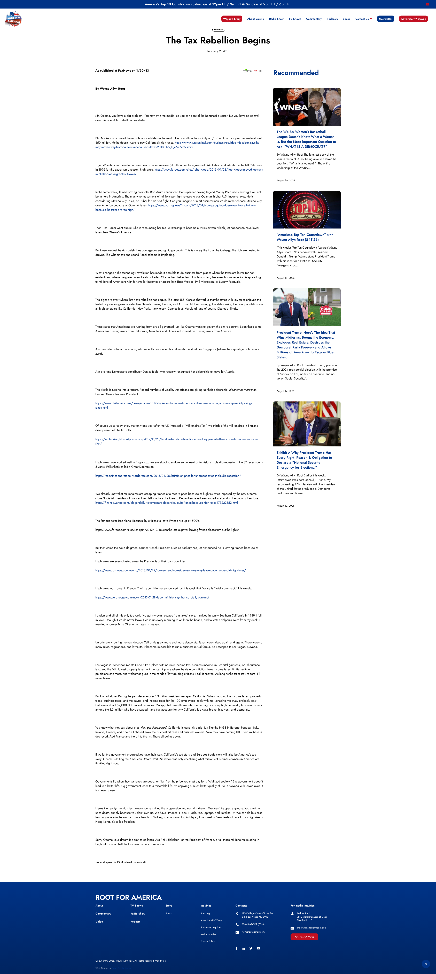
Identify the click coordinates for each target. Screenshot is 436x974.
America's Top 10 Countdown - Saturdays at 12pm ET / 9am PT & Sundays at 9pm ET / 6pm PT (218, 4)
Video (99, 922)
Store (169, 906)
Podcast (135, 922)
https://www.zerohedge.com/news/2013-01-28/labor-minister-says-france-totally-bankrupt (152, 597)
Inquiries (205, 906)
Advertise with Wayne (211, 920)
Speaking (205, 913)
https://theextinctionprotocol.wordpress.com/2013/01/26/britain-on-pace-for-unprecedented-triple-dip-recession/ (168, 476)
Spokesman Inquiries (210, 927)
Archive (218, 29)
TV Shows (136, 906)
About (99, 906)
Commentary (103, 914)
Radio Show (137, 914)
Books (169, 913)
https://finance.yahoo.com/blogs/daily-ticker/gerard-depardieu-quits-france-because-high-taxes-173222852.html (166, 502)
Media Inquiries (208, 934)
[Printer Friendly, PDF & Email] (252, 72)
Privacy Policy (207, 941)
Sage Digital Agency (122, 968)
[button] (304, 936)
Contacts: (241, 906)
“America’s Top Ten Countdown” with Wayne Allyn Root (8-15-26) (305, 237)
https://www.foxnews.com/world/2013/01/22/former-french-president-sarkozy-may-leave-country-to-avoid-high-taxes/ (170, 570)
